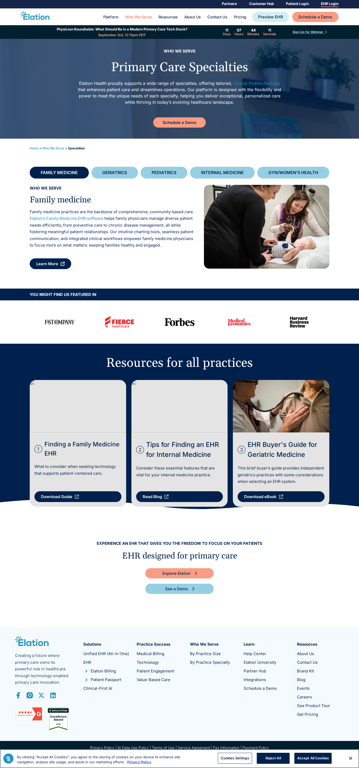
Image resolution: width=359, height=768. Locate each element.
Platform (111, 17)
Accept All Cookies (313, 758)
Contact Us (217, 17)
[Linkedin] (53, 695)
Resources (168, 17)
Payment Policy (256, 747)
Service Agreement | (195, 747)
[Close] (350, 758)
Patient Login (297, 4)
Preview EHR (270, 16)
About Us (192, 17)
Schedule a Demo (315, 16)
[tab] (59, 173)
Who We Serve (138, 17)
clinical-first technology (256, 83)
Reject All (273, 758)
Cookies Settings (235, 758)
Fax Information (226, 747)
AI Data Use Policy (133, 747)
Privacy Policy (102, 747)
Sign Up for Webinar (309, 32)
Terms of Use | (165, 747)
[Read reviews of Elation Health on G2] (29, 719)
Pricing (240, 17)
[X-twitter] (41, 695)
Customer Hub (261, 4)
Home (34, 148)
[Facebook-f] (18, 695)
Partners (229, 4)
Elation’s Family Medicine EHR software (66, 218)
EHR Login (330, 4)
